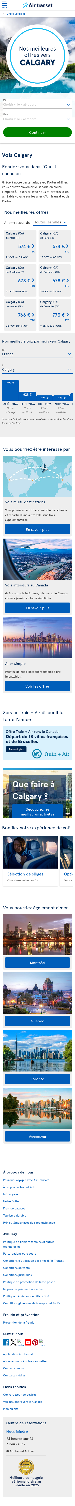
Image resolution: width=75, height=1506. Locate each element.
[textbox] (37, 104)
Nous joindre (17, 1431)
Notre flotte (11, 1201)
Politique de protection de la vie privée (29, 1282)
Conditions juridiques (17, 1275)
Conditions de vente (16, 1268)
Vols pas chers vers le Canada (22, 1402)
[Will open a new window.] (6, 1343)
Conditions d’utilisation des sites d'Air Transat (33, 1261)
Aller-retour (14, 222)
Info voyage (10, 1194)
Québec (37, 1020)
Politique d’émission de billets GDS (26, 1296)
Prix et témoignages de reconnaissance (29, 1222)
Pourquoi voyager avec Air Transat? (26, 1180)
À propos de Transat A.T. (19, 1187)
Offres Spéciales (16, 13)
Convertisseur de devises (19, 1394)
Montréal (37, 962)
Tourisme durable (14, 1215)
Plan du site (11, 1409)
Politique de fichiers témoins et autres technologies (28, 1244)
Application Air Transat (18, 1354)
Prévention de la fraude (18, 1322)
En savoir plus (37, 529)
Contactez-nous (13, 1368)
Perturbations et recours (19, 1253)
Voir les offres (37, 686)
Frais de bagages (14, 1208)
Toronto (37, 1078)
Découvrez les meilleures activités (37, 812)
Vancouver (37, 1136)
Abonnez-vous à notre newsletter (25, 1361)
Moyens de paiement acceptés (23, 1289)
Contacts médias (14, 1375)
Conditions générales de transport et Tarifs (31, 1303)
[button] (37, 132)
